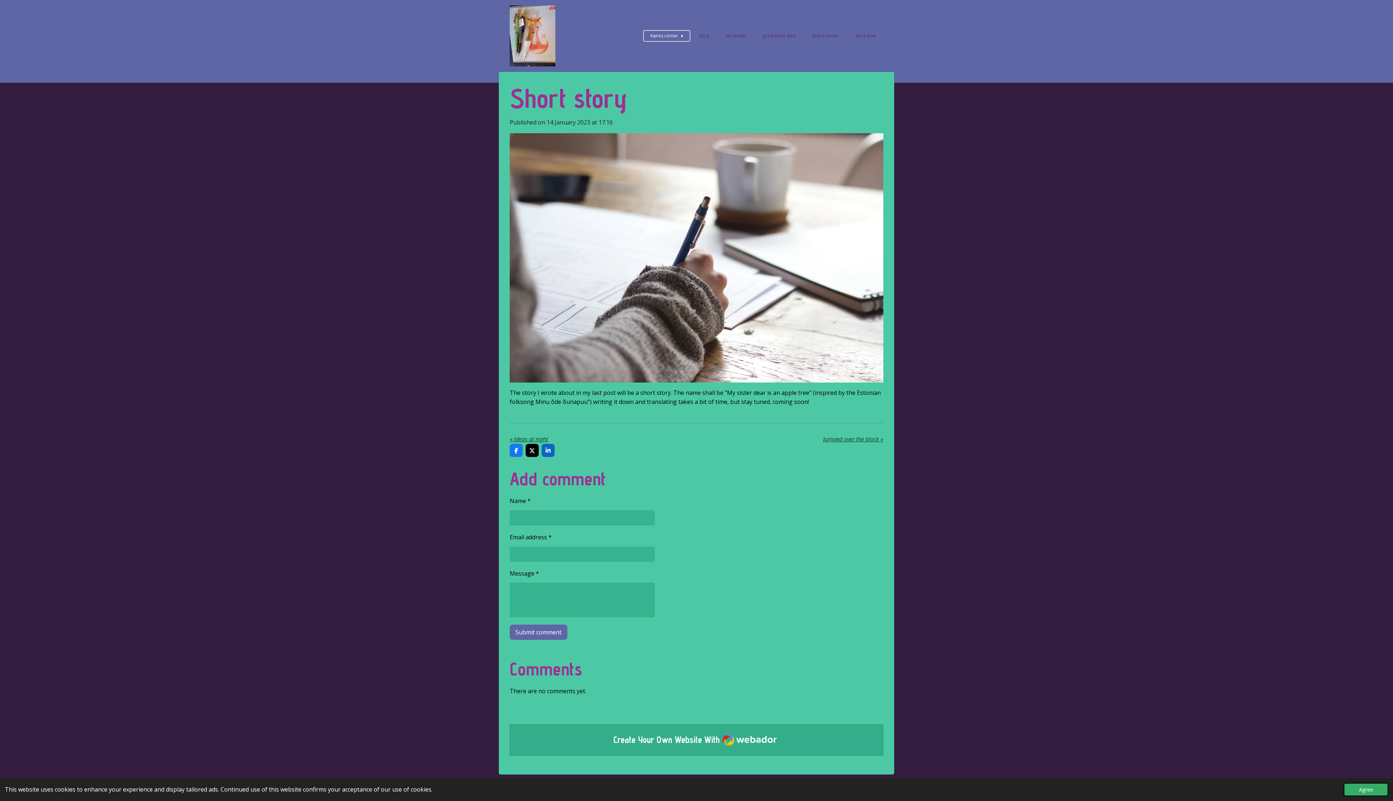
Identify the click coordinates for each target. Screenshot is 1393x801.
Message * (524, 573)
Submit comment (538, 632)
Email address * (531, 537)
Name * (520, 501)
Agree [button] (1366, 789)
